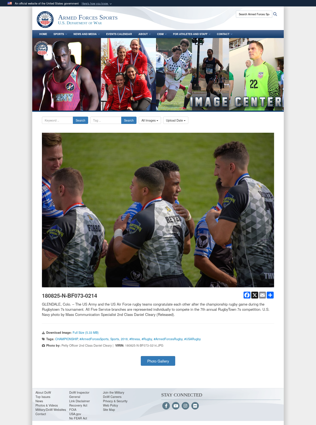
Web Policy (110, 405)
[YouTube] (175, 406)
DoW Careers (112, 397)
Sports (59, 34)
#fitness (134, 339)
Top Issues (42, 397)
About (143, 34)
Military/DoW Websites (50, 409)
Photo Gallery (158, 361)
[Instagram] (185, 406)
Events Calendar (119, 34)
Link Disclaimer (79, 401)
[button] (97, 3)
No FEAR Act (78, 418)
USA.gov (75, 414)
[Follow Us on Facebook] (166, 406)
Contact (223, 34)
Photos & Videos (46, 405)
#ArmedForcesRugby (168, 339)
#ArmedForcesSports (94, 339)
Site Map (109, 409)
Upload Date (175, 120)
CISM (160, 34)
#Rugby (147, 339)
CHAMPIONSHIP (66, 339)
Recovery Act (78, 405)
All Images (148, 120)
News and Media (85, 34)
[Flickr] (195, 406)
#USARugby (192, 339)
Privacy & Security (115, 401)
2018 (124, 339)
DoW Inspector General (79, 394)
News (39, 401)
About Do (41, 392)
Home (43, 34)
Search (80, 120)
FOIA (72, 409)
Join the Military (113, 392)
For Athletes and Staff (190, 34)
